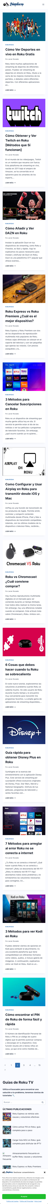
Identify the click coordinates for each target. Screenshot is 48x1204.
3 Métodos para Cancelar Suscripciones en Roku (23, 404)
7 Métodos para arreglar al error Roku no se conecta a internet (23, 848)
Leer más (10, 90)
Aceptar (24, 1196)
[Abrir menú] (43, 4)
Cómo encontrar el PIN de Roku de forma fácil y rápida (23, 1019)
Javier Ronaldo (13, 59)
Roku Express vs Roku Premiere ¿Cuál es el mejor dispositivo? (22, 316)
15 (39, 1065)
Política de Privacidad (26, 1201)
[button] (45, 1172)
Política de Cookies (12, 1201)
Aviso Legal (38, 1201)
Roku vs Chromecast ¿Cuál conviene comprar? (21, 581)
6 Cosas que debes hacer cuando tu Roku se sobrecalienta (21, 669)
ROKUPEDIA (9, 45)
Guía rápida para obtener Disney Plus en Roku (23, 757)
